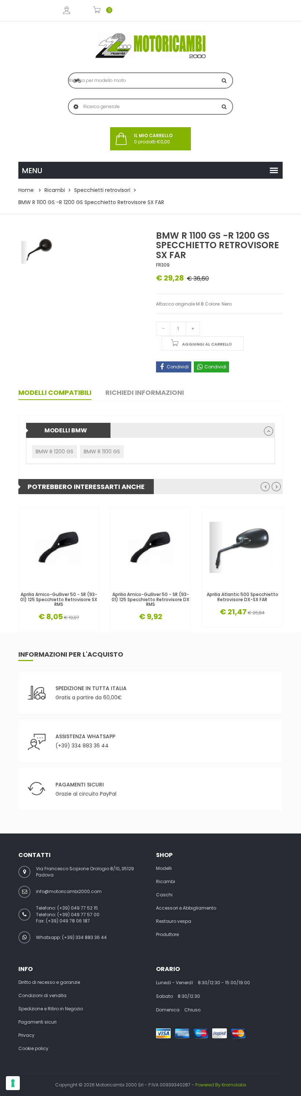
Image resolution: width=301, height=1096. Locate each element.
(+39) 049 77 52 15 (77, 908)
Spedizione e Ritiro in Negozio (50, 1009)
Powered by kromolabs (220, 1085)
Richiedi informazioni (144, 392)
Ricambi (54, 190)
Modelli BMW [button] (65, 430)
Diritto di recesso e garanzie (49, 982)
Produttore (167, 935)
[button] (268, 431)
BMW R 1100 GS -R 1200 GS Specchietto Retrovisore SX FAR (91, 202)
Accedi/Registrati (66, 10)
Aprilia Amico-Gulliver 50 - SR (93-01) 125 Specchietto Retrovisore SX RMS (58, 599)
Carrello (97, 10)
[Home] (150, 46)
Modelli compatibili (54, 392)
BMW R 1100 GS (102, 451)
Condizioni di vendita (42, 996)
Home (26, 190)
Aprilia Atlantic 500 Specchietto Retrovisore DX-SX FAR (242, 596)
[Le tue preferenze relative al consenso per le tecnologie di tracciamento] (13, 1083)
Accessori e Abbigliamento (186, 908)
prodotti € (153, 139)
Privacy (26, 1035)
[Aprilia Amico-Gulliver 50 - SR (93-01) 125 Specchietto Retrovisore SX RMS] (59, 547)
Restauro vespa (173, 921)
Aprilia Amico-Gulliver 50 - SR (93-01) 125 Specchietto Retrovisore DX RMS (150, 599)
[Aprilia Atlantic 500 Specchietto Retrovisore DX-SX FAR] (242, 547)
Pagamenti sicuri (37, 1022)
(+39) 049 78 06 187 (68, 921)
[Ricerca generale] (224, 106)
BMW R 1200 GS (54, 451)
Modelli (164, 868)
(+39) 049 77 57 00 (78, 914)
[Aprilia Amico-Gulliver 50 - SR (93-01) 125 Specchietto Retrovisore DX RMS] (150, 547)
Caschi (164, 895)
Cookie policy (33, 1049)
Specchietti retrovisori (102, 190)
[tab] (150, 430)
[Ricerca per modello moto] (224, 80)
